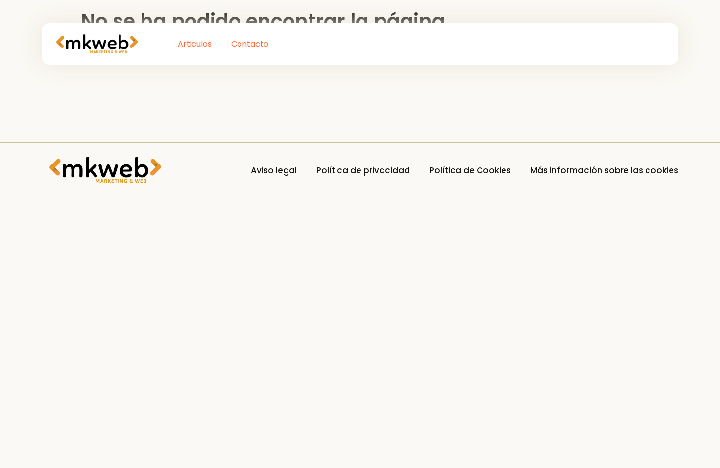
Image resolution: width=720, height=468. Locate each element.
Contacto (249, 43)
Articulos (195, 43)
